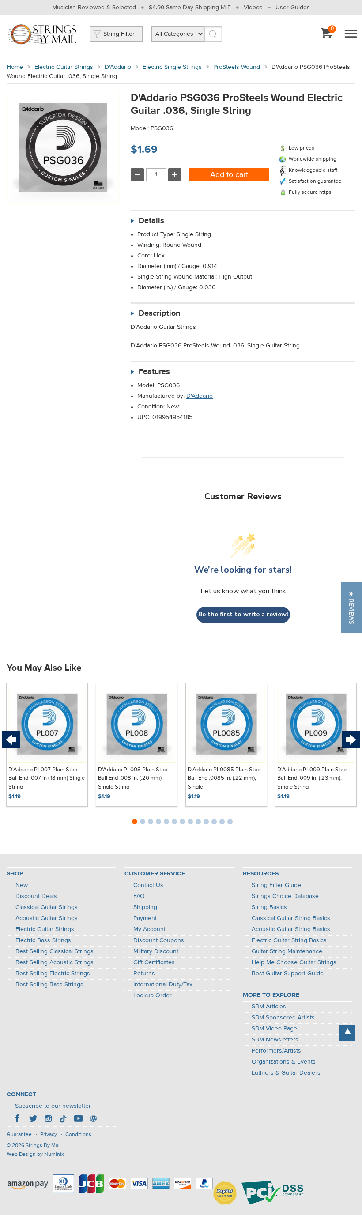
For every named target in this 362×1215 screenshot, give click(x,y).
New (21, 885)
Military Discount (155, 951)
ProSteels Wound (236, 67)
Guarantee (19, 1134)
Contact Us (148, 885)
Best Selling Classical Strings (54, 951)
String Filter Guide (276, 885)
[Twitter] (33, 1119)
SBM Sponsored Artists (283, 1018)
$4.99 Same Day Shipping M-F (190, 7)
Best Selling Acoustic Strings (54, 962)
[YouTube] (78, 1119)
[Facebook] (18, 1119)
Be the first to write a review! (243, 614)
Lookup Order (152, 995)
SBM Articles (269, 1007)
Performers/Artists (276, 1051)
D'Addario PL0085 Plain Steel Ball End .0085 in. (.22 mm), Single (225, 778)
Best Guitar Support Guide (288, 973)
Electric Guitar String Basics (289, 940)
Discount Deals (36, 896)
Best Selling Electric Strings (52, 973)
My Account (149, 929)
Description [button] (159, 313)
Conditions (78, 1134)
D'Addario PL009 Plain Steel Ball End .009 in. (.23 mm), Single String (312, 778)
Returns (144, 973)
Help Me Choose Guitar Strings (294, 962)
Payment (145, 918)
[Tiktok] (63, 1119)
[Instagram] (48, 1119)
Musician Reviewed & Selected (94, 7)
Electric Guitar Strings (63, 67)
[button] (351, 607)
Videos (253, 7)
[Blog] (93, 1119)
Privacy (48, 1134)
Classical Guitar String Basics (291, 918)
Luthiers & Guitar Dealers (286, 1073)
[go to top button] (347, 1033)
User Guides (292, 7)
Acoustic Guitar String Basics (291, 929)
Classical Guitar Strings (46, 907)
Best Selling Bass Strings (49, 984)
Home (15, 67)
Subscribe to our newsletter (53, 1106)
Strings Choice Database (285, 896)
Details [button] (151, 221)
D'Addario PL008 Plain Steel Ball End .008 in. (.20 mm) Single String (133, 778)
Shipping (145, 907)
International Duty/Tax (162, 984)
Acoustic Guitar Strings (46, 918)
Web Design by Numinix (35, 1154)
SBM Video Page (274, 1029)
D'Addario (118, 67)
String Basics (269, 907)
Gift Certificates (154, 962)
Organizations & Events (284, 1062)
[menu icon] (350, 34)
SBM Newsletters (275, 1040)
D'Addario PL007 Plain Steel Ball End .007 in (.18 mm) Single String (46, 778)
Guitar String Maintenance (287, 951)
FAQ (139, 896)
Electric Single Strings (172, 67)
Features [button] (154, 372)
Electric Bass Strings (43, 940)
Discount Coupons (158, 940)
